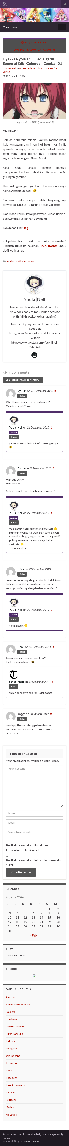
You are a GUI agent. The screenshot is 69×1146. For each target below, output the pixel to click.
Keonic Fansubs (15, 1085)
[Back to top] (60, 1137)
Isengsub (11, 1048)
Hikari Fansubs (14, 1033)
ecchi (10, 261)
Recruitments (48, 245)
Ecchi (29, 68)
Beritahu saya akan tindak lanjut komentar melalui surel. (29, 847)
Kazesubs (11, 1077)
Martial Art (38, 68)
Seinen (6, 71)
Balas (22, 395)
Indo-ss (10, 1041)
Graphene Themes (29, 1141)
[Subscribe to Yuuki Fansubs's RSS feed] (5, 3)
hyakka (19, 261)
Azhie (21, 468)
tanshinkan (16, 681)
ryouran (29, 261)
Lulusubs (11, 1099)
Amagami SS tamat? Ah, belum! (32, 49)
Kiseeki (10, 1092)
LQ (26, 228)
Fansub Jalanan (15, 1026)
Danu (21, 647)
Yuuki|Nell (11, 68)
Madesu (10, 1107)
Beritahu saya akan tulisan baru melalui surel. (33, 862)
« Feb (33, 935)
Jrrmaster (11, 1063)
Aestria (10, 997)
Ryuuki (21, 391)
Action (22, 68)
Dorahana (11, 1019)
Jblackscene (13, 1055)
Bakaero (11, 1011)
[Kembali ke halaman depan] (34, 15)
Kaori (9, 1070)
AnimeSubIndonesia (18, 1004)
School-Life (51, 68)
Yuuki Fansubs (12, 27)
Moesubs (11, 1114)
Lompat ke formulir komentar (21, 379)
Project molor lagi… (36, 42)
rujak (20, 569)
